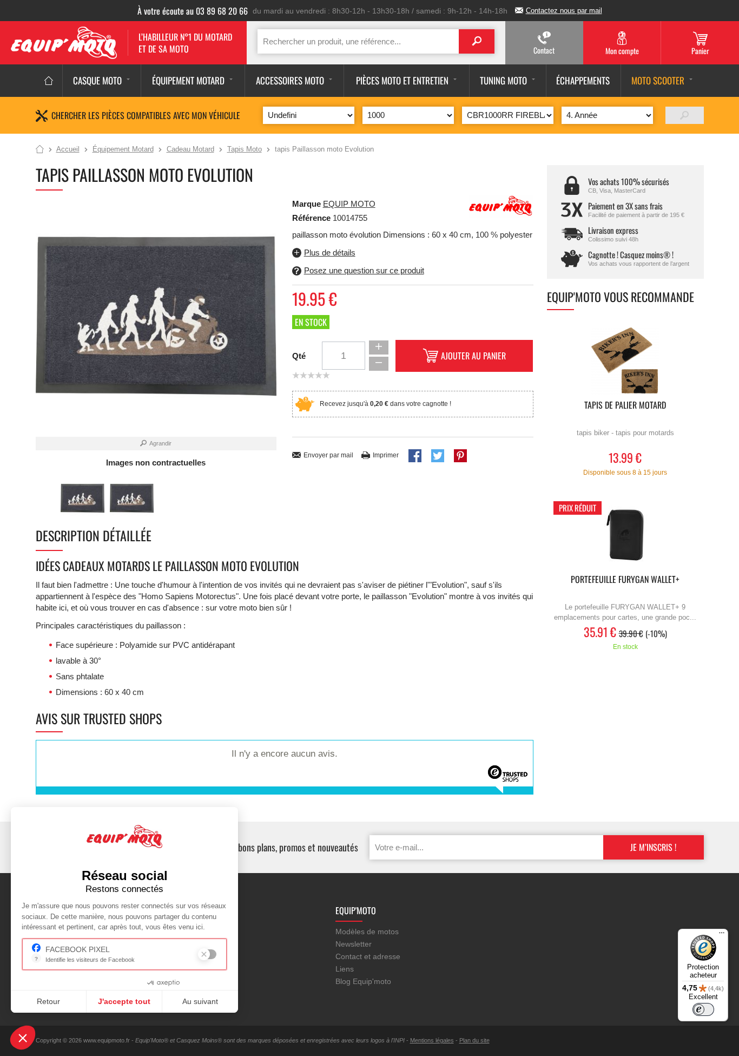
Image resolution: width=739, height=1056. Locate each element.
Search (476, 41)
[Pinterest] (460, 455)
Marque (306, 203)
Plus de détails (329, 252)
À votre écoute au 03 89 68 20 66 (192, 10)
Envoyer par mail (328, 455)
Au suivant (200, 1001)
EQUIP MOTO (349, 203)
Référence (312, 217)
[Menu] (721, 935)
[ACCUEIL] (49, 80)
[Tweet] (437, 455)
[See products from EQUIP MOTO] (501, 205)
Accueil (40, 150)
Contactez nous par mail (564, 10)
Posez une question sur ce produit (364, 270)
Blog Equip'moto (363, 981)
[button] (23, 1038)
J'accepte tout (124, 1001)
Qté (299, 355)
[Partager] (414, 455)
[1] (684, 115)
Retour (48, 1001)
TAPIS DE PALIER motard (625, 405)
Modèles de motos (367, 931)
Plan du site (474, 1040)
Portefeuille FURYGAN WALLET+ (625, 580)
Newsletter (353, 944)
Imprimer (386, 455)
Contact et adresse (367, 956)
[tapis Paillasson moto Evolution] (82, 498)
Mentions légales (432, 1040)
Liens (344, 969)
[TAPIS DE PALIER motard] (625, 361)
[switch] (703, 1009)
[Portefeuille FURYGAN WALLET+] (625, 535)
